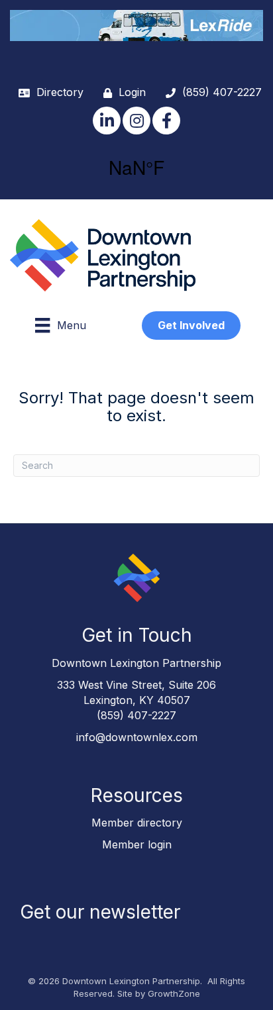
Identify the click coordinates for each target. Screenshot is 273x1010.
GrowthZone (174, 993)
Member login (137, 844)
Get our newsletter (100, 912)
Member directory (136, 822)
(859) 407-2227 (136, 715)
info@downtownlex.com (136, 737)
